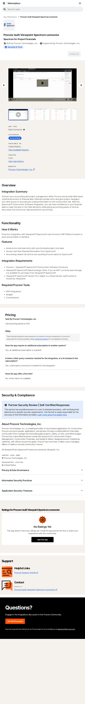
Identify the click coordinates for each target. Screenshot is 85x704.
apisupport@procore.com (66, 629)
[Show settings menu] (70, 99)
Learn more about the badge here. (52, 415)
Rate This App (42, 540)
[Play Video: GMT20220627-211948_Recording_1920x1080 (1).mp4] (42, 83)
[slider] (40, 99)
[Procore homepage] (4, 3)
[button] (42, 470)
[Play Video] (10, 99)
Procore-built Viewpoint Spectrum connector (34, 589)
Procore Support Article (25, 572)
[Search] (5, 9)
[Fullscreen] (74, 99)
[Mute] (66, 99)
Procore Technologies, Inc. (20, 169)
